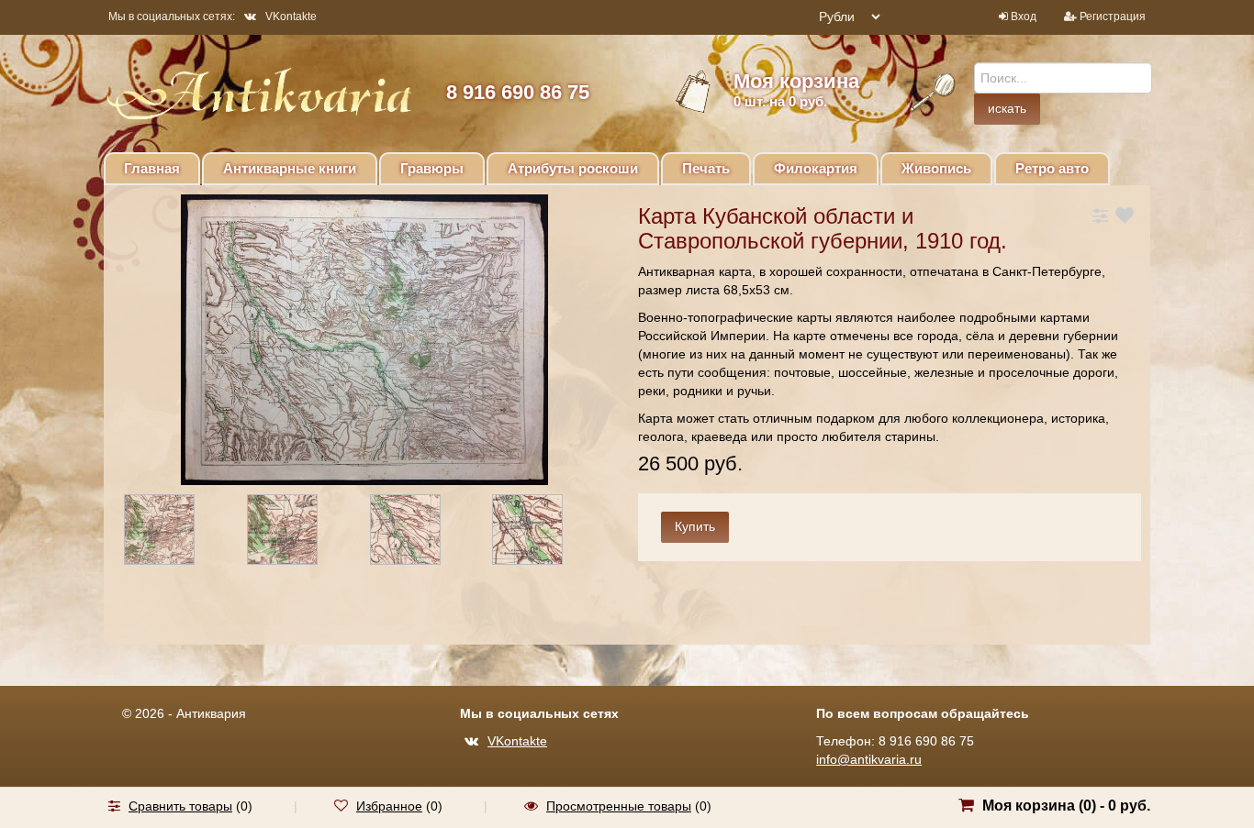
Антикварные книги (289, 168)
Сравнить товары (180, 806)
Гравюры (432, 168)
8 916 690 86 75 (517, 92)
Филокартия (815, 168)
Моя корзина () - (1066, 805)
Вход (1023, 16)
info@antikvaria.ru (869, 759)
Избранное (389, 806)
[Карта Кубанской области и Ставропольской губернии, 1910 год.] (175, 532)
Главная (152, 168)
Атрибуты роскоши (573, 168)
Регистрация (1113, 16)
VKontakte (291, 16)
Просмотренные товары (618, 806)
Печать (706, 168)
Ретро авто (1052, 168)
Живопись (936, 168)
